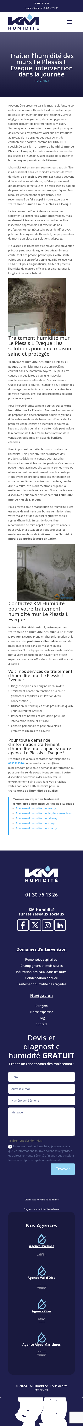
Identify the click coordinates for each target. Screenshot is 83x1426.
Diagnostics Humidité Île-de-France (41, 1199)
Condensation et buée (41, 978)
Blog (41, 1018)
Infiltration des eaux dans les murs (41, 972)
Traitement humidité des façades (41, 984)
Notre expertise (41, 1012)
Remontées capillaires (41, 959)
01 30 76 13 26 (41, 3)
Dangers (41, 1006)
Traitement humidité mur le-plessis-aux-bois (44, 813)
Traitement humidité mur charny (36, 828)
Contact (41, 1024)
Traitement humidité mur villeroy (36, 818)
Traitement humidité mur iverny (36, 808)
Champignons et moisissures (41, 966)
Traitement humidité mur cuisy (35, 823)
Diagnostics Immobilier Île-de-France (41, 1209)
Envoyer (63, 1169)
